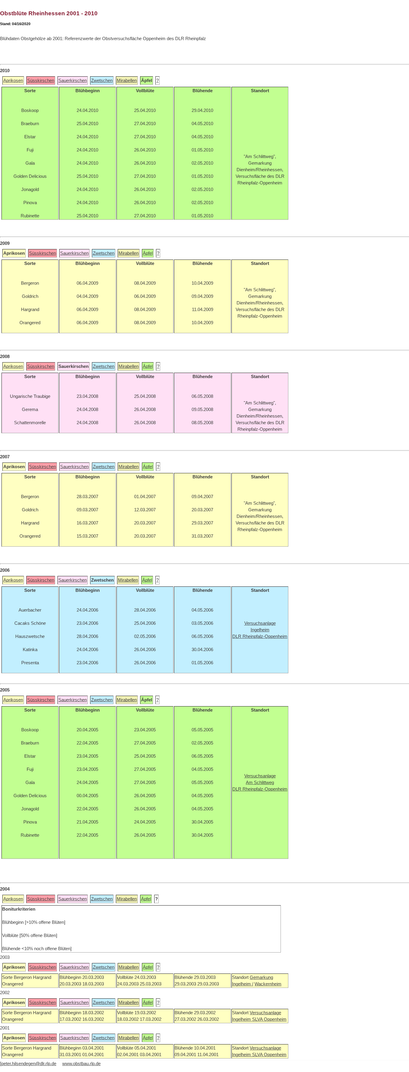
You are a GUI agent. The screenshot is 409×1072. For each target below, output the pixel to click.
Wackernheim (268, 984)
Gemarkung (261, 977)
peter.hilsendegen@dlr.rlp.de (28, 1063)
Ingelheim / (242, 984)
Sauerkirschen (72, 80)
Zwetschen (102, 80)
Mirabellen (127, 80)
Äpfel (148, 253)
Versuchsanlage (265, 1012)
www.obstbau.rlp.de (81, 1063)
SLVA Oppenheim (269, 1019)
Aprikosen (13, 80)
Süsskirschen (40, 80)
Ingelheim (242, 1019)
